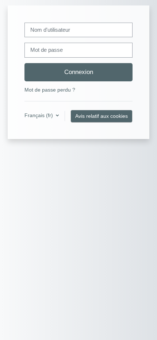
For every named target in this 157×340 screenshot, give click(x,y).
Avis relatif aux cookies (101, 116)
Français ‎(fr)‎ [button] (39, 115)
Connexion (78, 72)
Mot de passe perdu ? (49, 90)
